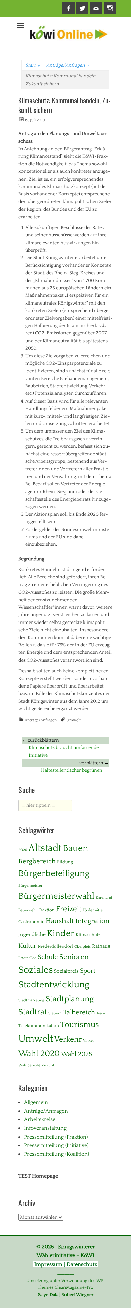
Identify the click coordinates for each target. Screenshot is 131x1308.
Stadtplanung (70, 998)
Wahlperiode (29, 1065)
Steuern (55, 1013)
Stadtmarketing (31, 1000)
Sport (87, 971)
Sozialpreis (66, 971)
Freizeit (68, 909)
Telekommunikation (38, 1025)
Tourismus (79, 1024)
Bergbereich (37, 861)
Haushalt (60, 921)
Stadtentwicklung (53, 985)
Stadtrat (32, 1012)
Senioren (74, 957)
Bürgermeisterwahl (56, 896)
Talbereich (79, 1012)
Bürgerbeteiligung (53, 874)
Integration (92, 921)
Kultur (27, 945)
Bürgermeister (30, 886)
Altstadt (44, 848)
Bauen (75, 848)
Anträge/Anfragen (67, 65)
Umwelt (73, 720)
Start (32, 65)
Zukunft (49, 1065)
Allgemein (36, 1102)
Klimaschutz (88, 934)
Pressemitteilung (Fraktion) (56, 1137)
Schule (48, 957)
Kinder (60, 933)
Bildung (65, 862)
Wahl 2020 (39, 1053)
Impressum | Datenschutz (65, 1264)
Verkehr (68, 1039)
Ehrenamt (104, 898)
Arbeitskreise (39, 1119)
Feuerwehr (27, 910)
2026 (22, 850)
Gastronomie (31, 921)
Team (100, 1013)
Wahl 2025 (76, 1054)
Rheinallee (27, 958)
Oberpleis (82, 947)
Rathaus (101, 946)
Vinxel (88, 1041)
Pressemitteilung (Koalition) (56, 1154)
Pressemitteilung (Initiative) (56, 1145)
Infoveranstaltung (45, 1128)
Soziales (35, 970)
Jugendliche (32, 934)
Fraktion (46, 909)
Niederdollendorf (55, 946)
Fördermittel (93, 910)
